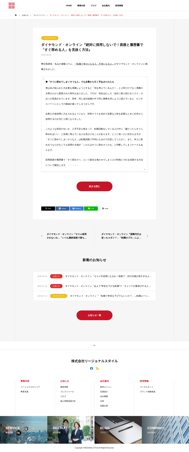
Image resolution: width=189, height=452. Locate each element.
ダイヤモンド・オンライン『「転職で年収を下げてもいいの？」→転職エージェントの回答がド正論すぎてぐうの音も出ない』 (111, 296)
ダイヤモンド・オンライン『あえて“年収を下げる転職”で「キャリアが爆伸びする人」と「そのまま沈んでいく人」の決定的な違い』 (108, 286)
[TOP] (94, 345)
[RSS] (97, 368)
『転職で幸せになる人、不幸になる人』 (94, 64)
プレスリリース (50, 38)
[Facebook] (91, 368)
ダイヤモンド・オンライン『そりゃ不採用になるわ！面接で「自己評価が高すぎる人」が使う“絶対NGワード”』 (108, 276)
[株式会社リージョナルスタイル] (11, 5)
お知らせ (56, 276)
